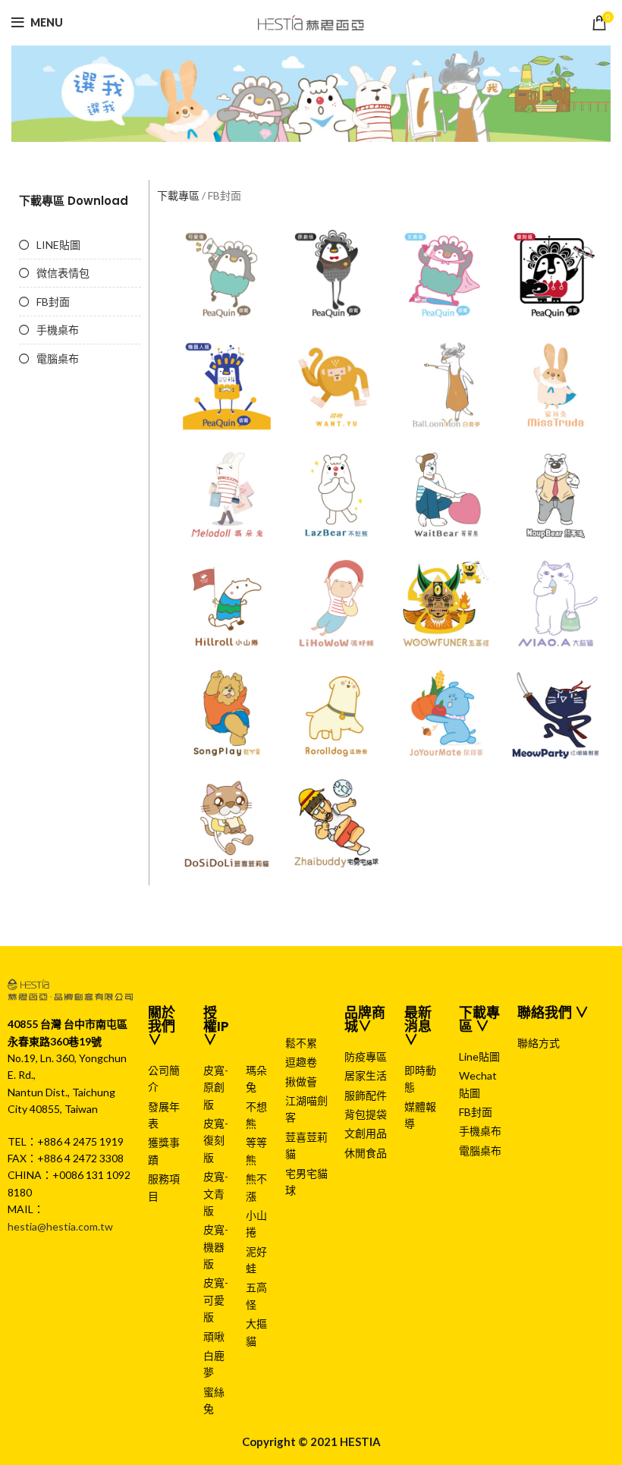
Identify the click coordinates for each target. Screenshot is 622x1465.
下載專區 (178, 195)
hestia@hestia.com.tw (60, 1226)
